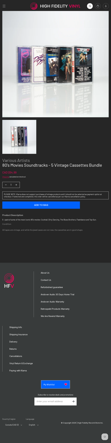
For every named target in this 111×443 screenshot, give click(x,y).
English (32, 425)
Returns (13, 349)
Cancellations (15, 356)
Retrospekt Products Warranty (55, 309)
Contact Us (46, 280)
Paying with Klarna (18, 371)
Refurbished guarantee (52, 287)
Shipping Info (15, 327)
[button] (4, 6)
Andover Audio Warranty (52, 302)
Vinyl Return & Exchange (21, 363)
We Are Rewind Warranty (53, 316)
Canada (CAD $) (12, 425)
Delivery (13, 342)
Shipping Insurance (18, 335)
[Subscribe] (73, 401)
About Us (45, 273)
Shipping (5, 177)
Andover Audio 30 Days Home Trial (57, 295)
